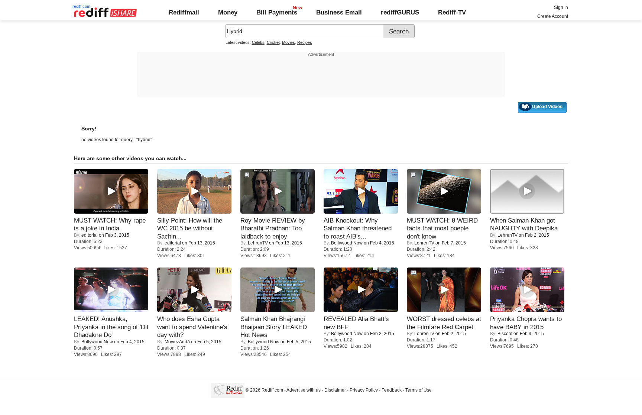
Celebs (258, 42)
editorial (89, 235)
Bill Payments (276, 12)
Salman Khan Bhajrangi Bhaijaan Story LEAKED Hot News (273, 326)
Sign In (561, 7)
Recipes (304, 42)
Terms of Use (418, 390)
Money (227, 12)
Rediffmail (184, 12)
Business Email (339, 12)
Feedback (392, 390)
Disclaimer (335, 390)
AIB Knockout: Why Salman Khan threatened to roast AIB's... (358, 228)
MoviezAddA (177, 341)
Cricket (273, 42)
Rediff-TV (452, 12)
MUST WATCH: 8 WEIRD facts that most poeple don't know (442, 228)
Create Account (552, 16)
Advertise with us (303, 390)
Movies (288, 42)
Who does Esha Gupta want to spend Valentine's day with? (192, 326)
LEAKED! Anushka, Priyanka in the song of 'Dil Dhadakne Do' (111, 326)
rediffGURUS (400, 12)
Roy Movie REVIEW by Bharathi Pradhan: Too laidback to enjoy (272, 228)
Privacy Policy (364, 390)
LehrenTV (258, 243)
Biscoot (504, 333)
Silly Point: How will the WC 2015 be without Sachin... (189, 228)
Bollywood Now (347, 243)
